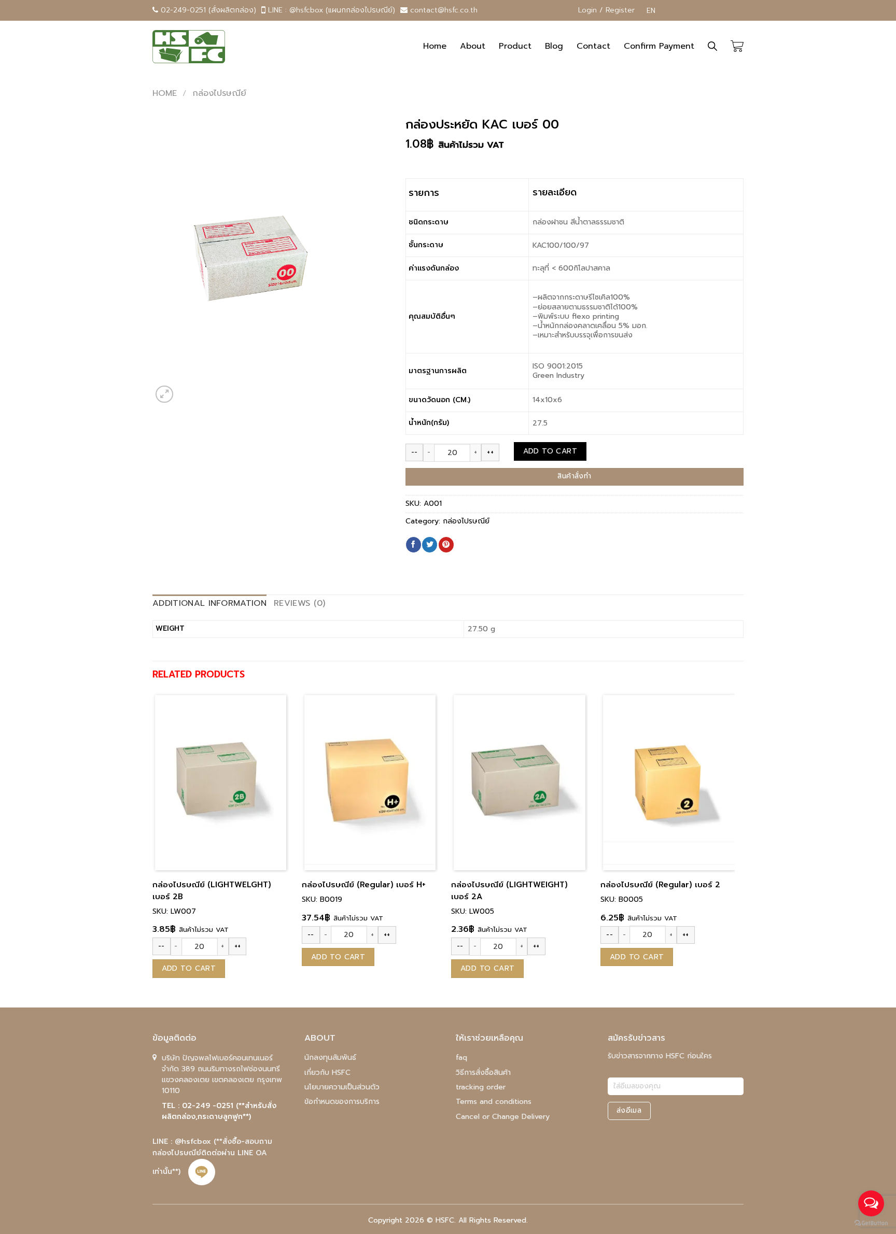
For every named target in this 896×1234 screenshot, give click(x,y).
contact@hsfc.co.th (443, 10)
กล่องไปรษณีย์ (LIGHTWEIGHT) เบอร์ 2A (509, 890)
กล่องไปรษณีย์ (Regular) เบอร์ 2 (660, 884)
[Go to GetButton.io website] (871, 1223)
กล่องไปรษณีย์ (219, 93)
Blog (554, 46)
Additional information (209, 603)
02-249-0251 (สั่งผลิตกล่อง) (207, 10)
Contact (593, 46)
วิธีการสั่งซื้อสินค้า (483, 1072)
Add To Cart (550, 451)
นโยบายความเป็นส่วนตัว (342, 1087)
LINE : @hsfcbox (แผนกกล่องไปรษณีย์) (330, 10)
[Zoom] (164, 394)
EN (648, 10)
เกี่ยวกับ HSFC (327, 1072)
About (472, 46)
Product (515, 46)
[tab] (209, 603)
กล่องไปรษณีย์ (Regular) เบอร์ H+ (364, 884)
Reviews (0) (300, 603)
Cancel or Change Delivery (503, 1116)
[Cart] (737, 47)
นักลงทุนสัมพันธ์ (330, 1057)
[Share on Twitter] (429, 544)
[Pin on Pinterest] (446, 544)
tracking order (481, 1087)
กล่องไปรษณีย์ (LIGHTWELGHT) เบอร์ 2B (211, 890)
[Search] (712, 46)
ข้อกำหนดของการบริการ (342, 1101)
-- (414, 452)
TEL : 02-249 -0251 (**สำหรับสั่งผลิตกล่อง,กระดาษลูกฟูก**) (219, 1111)
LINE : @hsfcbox (183, 1141)
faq (461, 1057)
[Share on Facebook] (413, 544)
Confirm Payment (659, 46)
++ (490, 452)
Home (434, 46)
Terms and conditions (493, 1101)
